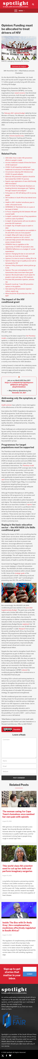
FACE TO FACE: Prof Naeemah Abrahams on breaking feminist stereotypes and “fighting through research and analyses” (20, 188)
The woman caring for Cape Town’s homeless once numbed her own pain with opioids (18, 814)
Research (22, 629)
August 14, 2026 (7, 935)
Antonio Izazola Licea (16, 136)
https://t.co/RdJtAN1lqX (14, 382)
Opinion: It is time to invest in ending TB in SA (20, 258)
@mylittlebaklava (19, 387)
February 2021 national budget (14, 113)
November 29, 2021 (19, 393)
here (28, 1039)
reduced (24, 670)
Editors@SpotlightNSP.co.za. (11, 1007)
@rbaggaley (23, 385)
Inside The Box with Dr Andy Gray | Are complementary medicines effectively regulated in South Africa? (19, 926)
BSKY (10, 1055)
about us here (6, 1009)
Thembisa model (28, 465)
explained (26, 624)
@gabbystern (28, 382)
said (2, 479)
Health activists (6, 405)
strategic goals (20, 573)
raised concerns (20, 93)
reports (29, 504)
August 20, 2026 (7, 821)
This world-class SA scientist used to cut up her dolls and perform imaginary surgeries (17, 868)
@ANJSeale (14, 385)
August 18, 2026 (7, 875)
